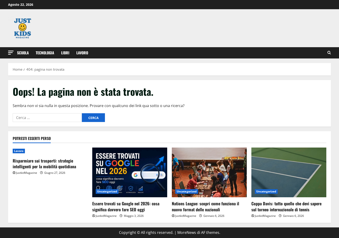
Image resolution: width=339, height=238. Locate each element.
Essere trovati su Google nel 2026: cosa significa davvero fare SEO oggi (125, 206)
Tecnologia (45, 52)
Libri (65, 52)
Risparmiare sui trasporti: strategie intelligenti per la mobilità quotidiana (44, 163)
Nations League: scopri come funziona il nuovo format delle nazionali (205, 206)
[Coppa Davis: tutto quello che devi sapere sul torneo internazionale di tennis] (288, 172)
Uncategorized (107, 191)
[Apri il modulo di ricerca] (329, 52)
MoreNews (186, 232)
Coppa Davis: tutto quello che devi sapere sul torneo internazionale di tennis (286, 206)
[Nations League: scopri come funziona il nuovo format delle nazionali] (209, 172)
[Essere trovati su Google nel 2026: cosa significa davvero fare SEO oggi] (129, 172)
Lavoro (82, 52)
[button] (11, 53)
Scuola (23, 52)
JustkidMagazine (26, 173)
